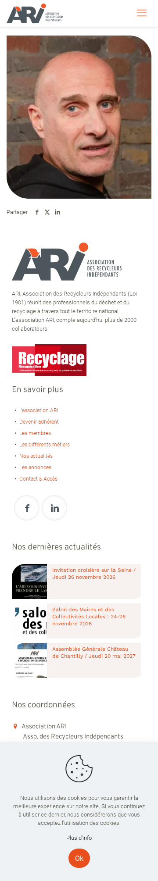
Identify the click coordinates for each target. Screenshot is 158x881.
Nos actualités (36, 456)
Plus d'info (79, 838)
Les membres (35, 433)
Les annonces (35, 467)
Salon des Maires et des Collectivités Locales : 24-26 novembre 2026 (89, 616)
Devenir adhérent (39, 422)
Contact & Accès (38, 479)
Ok (79, 858)
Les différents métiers (44, 445)
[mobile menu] (141, 13)
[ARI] (35, 13)
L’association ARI (38, 410)
